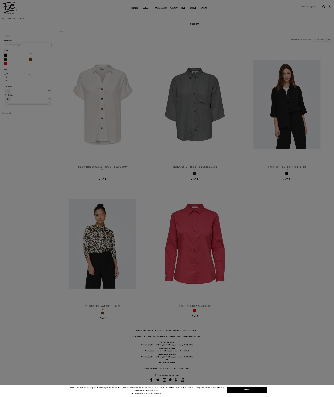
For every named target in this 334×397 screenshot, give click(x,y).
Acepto (247, 389)
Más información (138, 394)
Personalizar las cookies (153, 394)
